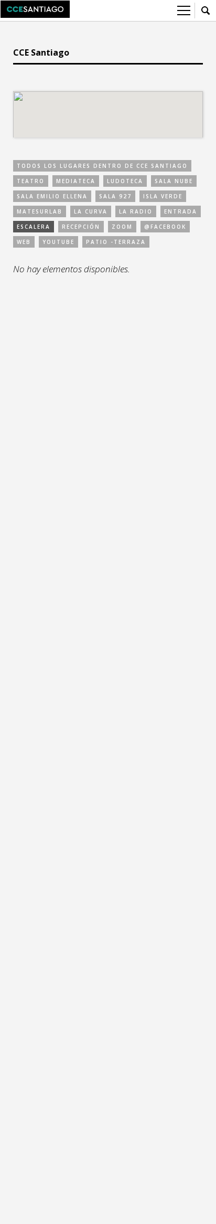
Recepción (81, 226)
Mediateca (75, 181)
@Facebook (165, 226)
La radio (136, 211)
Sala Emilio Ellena (52, 196)
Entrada (180, 211)
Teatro (31, 181)
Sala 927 (115, 196)
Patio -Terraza (116, 242)
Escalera (33, 226)
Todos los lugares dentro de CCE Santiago (102, 165)
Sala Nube (174, 181)
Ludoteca (125, 181)
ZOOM (122, 226)
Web (24, 242)
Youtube (58, 242)
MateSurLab (39, 211)
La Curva (90, 211)
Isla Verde (162, 196)
